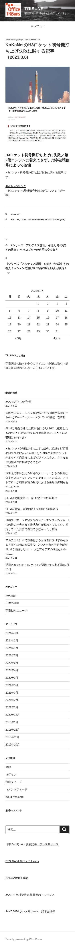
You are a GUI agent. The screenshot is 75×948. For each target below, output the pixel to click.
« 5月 (18, 338)
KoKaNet (16, 214)
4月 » (57, 338)
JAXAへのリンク (15, 186)
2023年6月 (11, 662)
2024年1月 (11, 647)
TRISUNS (34, 8)
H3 (18, 219)
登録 (8, 767)
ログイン (10, 774)
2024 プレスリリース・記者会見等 (34, 911)
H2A (13, 219)
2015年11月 (12, 737)
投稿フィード (13, 781)
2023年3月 (11, 677)
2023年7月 (11, 655)
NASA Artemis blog (16, 877)
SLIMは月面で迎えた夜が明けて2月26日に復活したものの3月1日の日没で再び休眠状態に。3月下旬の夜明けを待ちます (36, 433)
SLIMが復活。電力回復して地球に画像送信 (31, 509)
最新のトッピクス (44, 894)
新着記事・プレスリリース (42, 844)
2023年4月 (11, 670)
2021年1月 (11, 707)
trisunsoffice (31, 40)
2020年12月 (12, 714)
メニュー (39, 26)
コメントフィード (16, 789)
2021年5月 (11, 685)
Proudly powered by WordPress (23, 939)
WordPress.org (14, 796)
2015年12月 (12, 729)
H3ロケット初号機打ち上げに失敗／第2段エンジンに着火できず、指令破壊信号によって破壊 (37, 160)
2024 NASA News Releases (22, 861)
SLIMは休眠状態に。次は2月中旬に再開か (31, 497)
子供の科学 (12, 603)
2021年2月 (11, 699)
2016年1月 (11, 722)
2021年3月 (11, 692)
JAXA (23, 219)
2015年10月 (12, 744)
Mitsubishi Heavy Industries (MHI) (46, 219)
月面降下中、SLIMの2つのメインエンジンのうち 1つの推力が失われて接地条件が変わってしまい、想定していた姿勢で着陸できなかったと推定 (37, 524)
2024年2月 (11, 640)
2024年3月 (11, 633)
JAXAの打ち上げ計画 (18, 401)
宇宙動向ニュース (16, 610)
